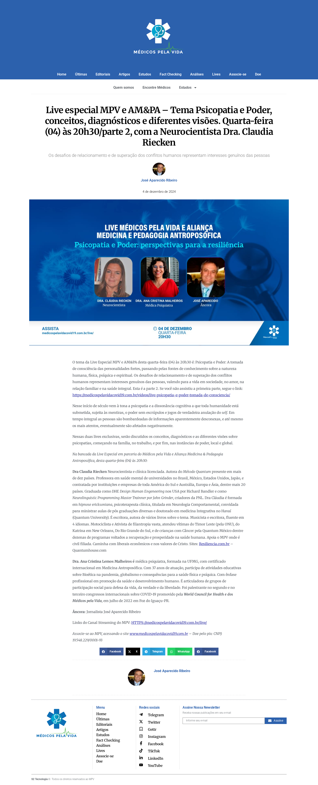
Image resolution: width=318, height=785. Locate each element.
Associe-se (237, 74)
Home (61, 74)
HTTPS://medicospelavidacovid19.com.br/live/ (169, 622)
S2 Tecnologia (39, 779)
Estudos (145, 74)
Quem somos (123, 87)
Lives (216, 74)
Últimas (81, 74)
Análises (197, 74)
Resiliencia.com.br (214, 544)
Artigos (124, 74)
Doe (258, 74)
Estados (185, 87)
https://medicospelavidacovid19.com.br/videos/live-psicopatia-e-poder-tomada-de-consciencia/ (151, 395)
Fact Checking (170, 74)
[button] (112, 651)
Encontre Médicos (156, 87)
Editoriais (103, 74)
